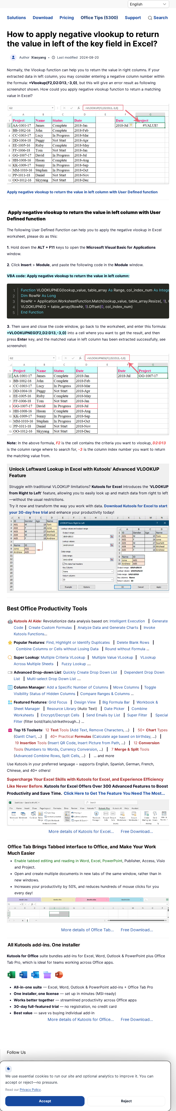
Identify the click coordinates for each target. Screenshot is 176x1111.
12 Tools (57, 730)
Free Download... (137, 831)
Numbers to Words (42, 749)
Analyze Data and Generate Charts (108, 627)
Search (161, 17)
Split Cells (70, 755)
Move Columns (126, 687)
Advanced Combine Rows (37, 755)
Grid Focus (58, 702)
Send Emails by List (103, 715)
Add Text (79, 730)
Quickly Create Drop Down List (90, 672)
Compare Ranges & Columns (105, 693)
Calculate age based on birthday (122, 736)
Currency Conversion (78, 749)
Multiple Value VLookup (112, 657)
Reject (126, 1101)
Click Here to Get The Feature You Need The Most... (114, 793)
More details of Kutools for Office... (81, 1019)
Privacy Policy (30, 1089)
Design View (85, 702)
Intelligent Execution (127, 621)
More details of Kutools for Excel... (81, 831)
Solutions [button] (16, 17)
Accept (45, 1101)
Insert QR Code (62, 743)
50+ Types (153, 730)
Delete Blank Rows (133, 642)
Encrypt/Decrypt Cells (60, 715)
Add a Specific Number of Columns (77, 687)
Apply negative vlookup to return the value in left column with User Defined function (82, 192)
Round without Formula (125, 649)
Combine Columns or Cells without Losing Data (57, 649)
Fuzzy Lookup (74, 663)
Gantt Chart (25, 736)
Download (43, 17)
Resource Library (61, 708)
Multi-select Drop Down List (51, 678)
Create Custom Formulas (50, 627)
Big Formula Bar (116, 702)
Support (133, 17)
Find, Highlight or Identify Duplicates (78, 642)
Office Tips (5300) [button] (99, 17)
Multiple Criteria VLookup (63, 657)
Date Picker (114, 708)
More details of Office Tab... (87, 929)
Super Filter (137, 715)
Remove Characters (106, 730)
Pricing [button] (67, 17)
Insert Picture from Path (98, 743)
